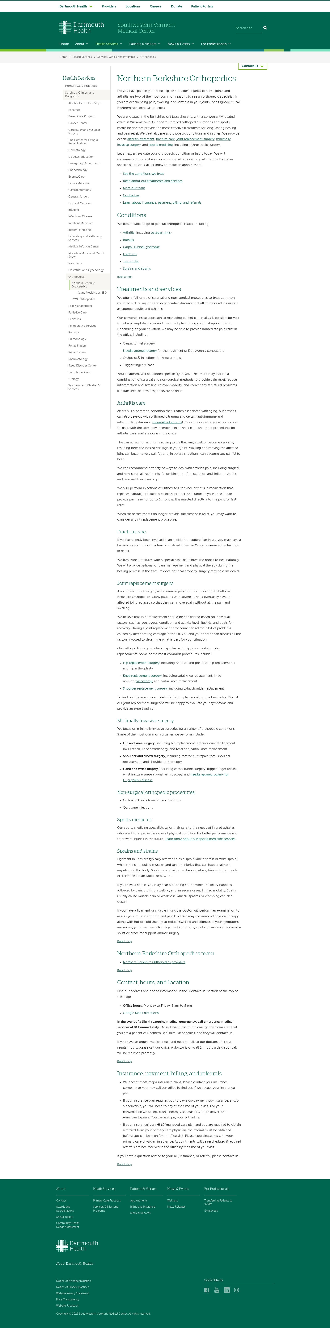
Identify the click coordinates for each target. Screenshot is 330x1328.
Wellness (172, 1200)
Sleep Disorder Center (82, 365)
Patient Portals (202, 6)
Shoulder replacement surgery (145, 688)
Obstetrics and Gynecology (86, 270)
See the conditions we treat (143, 173)
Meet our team (134, 188)
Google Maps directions (141, 1013)
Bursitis (128, 240)
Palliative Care (77, 312)
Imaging (73, 209)
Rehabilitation (77, 345)
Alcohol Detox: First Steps (84, 103)
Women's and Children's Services (84, 387)
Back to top (124, 277)
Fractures (130, 254)
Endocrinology (77, 170)
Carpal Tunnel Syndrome (141, 247)
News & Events (179, 44)
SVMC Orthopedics (83, 299)
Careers (156, 6)
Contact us (131, 195)
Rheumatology (77, 359)
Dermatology (76, 150)
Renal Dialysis (77, 352)
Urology (73, 379)
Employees (211, 1211)
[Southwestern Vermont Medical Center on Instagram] (237, 1290)
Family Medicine (78, 183)
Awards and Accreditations (65, 1209)
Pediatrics (74, 319)
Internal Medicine (79, 230)
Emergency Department (83, 163)
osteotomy (144, 681)
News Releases (176, 1207)
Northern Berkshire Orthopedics (83, 285)
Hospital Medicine (79, 203)
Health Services (106, 44)
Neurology (75, 263)
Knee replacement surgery (142, 675)
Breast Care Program (81, 116)
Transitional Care (79, 372)
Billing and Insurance (142, 1207)
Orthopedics (148, 57)
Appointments (138, 1200)
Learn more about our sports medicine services (200, 839)
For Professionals (214, 44)
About (79, 44)
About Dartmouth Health (74, 1263)
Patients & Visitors (142, 44)
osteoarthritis (161, 232)
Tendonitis (131, 261)
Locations (133, 6)
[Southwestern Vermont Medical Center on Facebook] (208, 1290)
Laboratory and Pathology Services (85, 238)
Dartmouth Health (73, 6)
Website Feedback (67, 1305)
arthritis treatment (140, 139)
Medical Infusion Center (83, 246)
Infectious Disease (80, 216)
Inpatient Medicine (80, 223)
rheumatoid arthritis (167, 422)
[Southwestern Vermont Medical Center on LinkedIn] (228, 1290)
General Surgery (78, 196)
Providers (109, 6)
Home (64, 44)
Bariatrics (74, 110)
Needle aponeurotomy (140, 351)
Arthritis (128, 232)
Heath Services (104, 1188)
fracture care (165, 139)
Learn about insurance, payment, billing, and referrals (162, 202)
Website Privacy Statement (72, 1293)
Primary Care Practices (81, 85)
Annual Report (65, 1217)
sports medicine (161, 145)
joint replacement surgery (195, 139)
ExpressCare (76, 176)
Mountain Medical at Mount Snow (86, 255)
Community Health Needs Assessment (67, 1225)
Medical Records (140, 1213)
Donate (176, 6)
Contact (61, 1200)
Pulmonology (77, 339)
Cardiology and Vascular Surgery (84, 131)
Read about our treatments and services (153, 181)
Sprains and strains (137, 268)
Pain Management (80, 306)
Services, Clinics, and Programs (116, 57)
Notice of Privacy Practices (72, 1287)
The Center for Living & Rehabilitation (83, 142)
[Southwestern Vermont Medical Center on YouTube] (218, 1290)
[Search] (265, 28)
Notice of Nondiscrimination (73, 1281)
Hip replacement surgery (141, 663)
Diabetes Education (81, 156)
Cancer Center (77, 123)
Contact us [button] (250, 66)
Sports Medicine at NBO (92, 293)
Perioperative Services (82, 325)
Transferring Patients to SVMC (218, 1202)
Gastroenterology (79, 190)
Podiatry (73, 332)
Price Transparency (67, 1299)
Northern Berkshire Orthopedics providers (154, 962)
